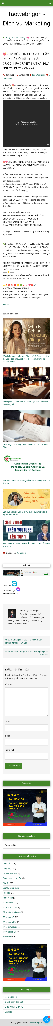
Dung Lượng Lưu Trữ (12, 878)
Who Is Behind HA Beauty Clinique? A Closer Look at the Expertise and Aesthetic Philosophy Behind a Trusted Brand (26, 359)
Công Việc (7, 868)
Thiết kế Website (10, 927)
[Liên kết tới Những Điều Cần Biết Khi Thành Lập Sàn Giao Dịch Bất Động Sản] (26, 383)
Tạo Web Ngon (35, 1023)
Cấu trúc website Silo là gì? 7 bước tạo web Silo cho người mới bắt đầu (26, 513)
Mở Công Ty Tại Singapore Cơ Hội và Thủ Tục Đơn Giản (25, 445)
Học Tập (6, 893)
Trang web (9, 750)
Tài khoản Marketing (12, 912)
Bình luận (10, 684)
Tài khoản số (8, 917)
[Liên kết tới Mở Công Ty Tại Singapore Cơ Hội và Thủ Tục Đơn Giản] (26, 426)
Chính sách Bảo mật (14, 1002)
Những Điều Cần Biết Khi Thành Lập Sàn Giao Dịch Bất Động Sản (25, 403)
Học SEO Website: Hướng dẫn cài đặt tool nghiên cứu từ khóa (26, 481)
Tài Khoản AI (8, 903)
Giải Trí (6, 883)
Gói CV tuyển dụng (11, 888)
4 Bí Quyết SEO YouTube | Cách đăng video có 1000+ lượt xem (26, 544)
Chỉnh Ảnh (7, 864)
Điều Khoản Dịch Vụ (14, 1007)
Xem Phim (7, 937)
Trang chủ (9, 38)
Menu (26, 3)
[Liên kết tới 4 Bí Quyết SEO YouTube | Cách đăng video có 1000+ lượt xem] (26, 530)
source (6, 304)
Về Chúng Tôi (11, 997)
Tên (7, 722)
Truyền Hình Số (9, 932)
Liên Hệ (8, 1012)
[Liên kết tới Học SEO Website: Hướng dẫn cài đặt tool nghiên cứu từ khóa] (26, 465)
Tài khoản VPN (9, 922)
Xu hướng (20, 38)
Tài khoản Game (10, 907)
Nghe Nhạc (8, 898)
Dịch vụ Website (10, 873)
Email (8, 736)
